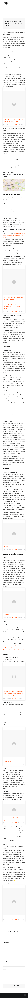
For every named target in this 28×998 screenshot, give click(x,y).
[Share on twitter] (5, 931)
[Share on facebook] (3, 931)
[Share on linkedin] (10, 931)
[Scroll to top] (25, 995)
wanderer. (6, 917)
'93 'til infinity (14, 124)
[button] (24, 3)
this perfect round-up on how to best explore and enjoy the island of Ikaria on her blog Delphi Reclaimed (14, 648)
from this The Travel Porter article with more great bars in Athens (14, 235)
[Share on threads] (7, 931)
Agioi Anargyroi (7, 614)
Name (5, 962)
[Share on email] (18, 931)
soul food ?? (6, 546)
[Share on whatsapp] (12, 931)
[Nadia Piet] (6, 3)
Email (4, 969)
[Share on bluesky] (14, 931)
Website (5, 977)
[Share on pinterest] (8, 931)
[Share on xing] (16, 931)
